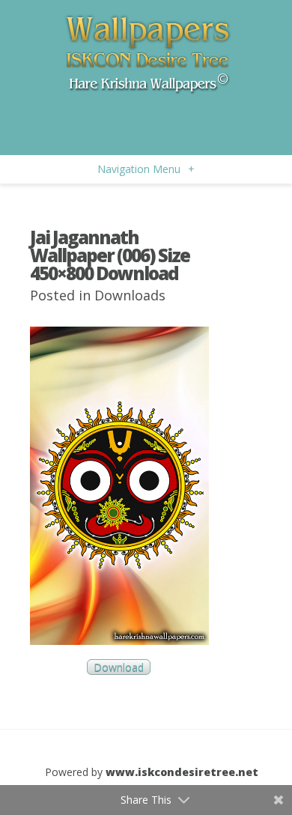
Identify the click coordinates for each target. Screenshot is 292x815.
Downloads (129, 295)
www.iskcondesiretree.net (182, 772)
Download (119, 667)
